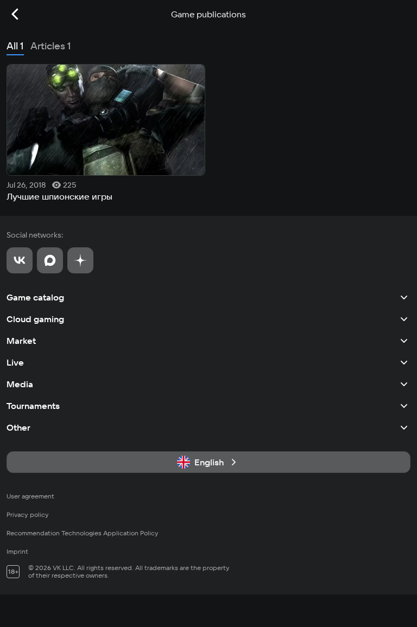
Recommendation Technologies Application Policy (83, 533)
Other (18, 427)
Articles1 (50, 46)
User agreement (30, 496)
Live (15, 362)
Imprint (17, 551)
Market (21, 340)
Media (20, 384)
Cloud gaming (35, 319)
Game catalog (35, 297)
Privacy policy (28, 514)
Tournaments (33, 405)
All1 (15, 46)
